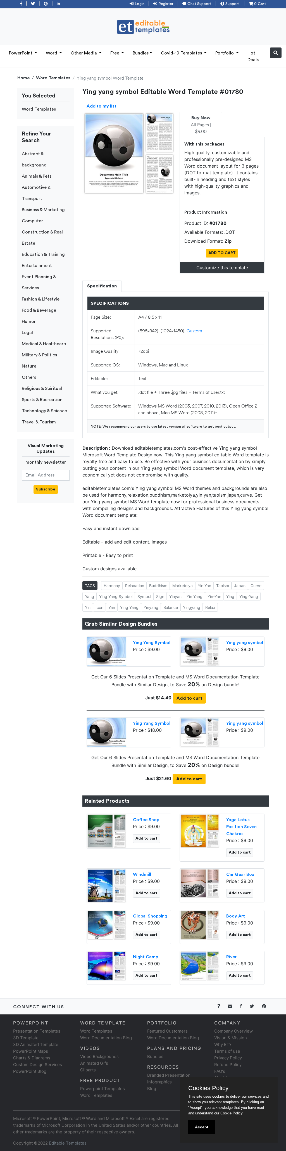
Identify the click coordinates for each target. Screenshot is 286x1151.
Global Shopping (150, 916)
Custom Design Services (37, 1064)
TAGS (90, 585)
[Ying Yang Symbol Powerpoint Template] (107, 651)
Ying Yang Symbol (115, 596)
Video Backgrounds (99, 1056)
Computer (32, 221)
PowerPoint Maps (30, 1051)
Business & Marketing (43, 210)
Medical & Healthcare (44, 344)
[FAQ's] (222, 1006)
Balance (170, 607)
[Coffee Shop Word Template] (107, 830)
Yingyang (191, 607)
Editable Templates (68, 1143)
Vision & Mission (230, 1037)
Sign (160, 596)
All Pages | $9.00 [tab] (201, 125)
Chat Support (198, 4)
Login (139, 4)
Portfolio (225, 53)
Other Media (84, 53)
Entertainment (37, 265)
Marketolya (182, 585)
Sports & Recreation (42, 399)
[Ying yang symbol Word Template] (200, 651)
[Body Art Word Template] (200, 925)
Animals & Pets (36, 176)
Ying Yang (129, 607)
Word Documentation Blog (106, 1037)
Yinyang (151, 607)
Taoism (222, 585)
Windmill (142, 874)
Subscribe (45, 489)
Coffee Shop (146, 820)
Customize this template (222, 267)
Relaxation (134, 585)
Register (165, 4)
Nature (29, 366)
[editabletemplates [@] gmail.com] (233, 1006)
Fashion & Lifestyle (40, 299)
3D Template (26, 1037)
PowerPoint (21, 53)
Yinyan (175, 596)
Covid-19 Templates (182, 53)
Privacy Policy (228, 1058)
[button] (276, 52)
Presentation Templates (36, 1031)
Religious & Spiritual (42, 388)
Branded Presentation (168, 1075)
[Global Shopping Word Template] (107, 925)
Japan (240, 585)
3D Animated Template (35, 1044)
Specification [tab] (102, 286)
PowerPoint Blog (29, 1071)
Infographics (159, 1082)
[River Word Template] (200, 965)
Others (29, 377)
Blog (151, 1088)
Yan (111, 607)
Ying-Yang (248, 596)
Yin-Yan (214, 596)
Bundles (141, 53)
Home (23, 78)
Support (232, 4)
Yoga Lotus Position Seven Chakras (241, 827)
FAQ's (219, 1071)
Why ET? (223, 1044)
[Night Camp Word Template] (107, 965)
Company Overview (233, 1031)
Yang (89, 596)
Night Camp (145, 957)
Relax (210, 607)
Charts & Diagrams (31, 1058)
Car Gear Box (240, 874)
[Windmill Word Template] (107, 885)
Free (115, 53)
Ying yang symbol (244, 642)
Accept (201, 1127)
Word (52, 53)
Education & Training (43, 254)
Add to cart (189, 698)
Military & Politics (39, 355)
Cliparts (88, 1070)
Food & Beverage (39, 310)
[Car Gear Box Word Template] (200, 883)
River (231, 957)
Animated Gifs (94, 1063)
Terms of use (227, 1051)
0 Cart (259, 4)
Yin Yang (194, 596)
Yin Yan (204, 585)
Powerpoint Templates (102, 1088)
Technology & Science (44, 411)
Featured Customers (167, 1031)
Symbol (144, 596)
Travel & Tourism (39, 422)
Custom (194, 330)
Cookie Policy (231, 1113)
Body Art (235, 916)
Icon (99, 607)
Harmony (112, 585)
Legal (27, 332)
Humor (29, 321)
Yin (87, 607)
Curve (256, 585)
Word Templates (53, 78)
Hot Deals (253, 56)
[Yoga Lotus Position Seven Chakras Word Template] (200, 830)
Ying (230, 596)
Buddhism (158, 585)
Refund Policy (228, 1064)
